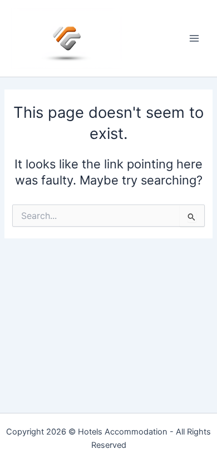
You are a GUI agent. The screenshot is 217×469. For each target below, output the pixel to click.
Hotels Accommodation (122, 432)
